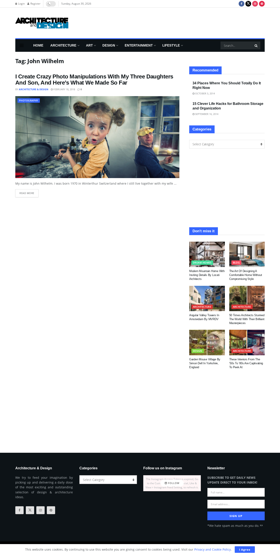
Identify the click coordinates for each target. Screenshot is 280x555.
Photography (28, 100)
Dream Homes (202, 262)
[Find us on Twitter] (248, 3)
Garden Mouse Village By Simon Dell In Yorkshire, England (204, 363)
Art (89, 45)
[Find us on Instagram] (255, 3)
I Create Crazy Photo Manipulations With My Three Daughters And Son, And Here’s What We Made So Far (94, 79)
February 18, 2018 (64, 89)
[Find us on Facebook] (241, 3)
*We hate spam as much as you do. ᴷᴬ (235, 526)
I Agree (244, 550)
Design (108, 45)
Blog (236, 262)
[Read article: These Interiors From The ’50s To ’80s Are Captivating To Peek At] (247, 342)
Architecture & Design (33, 89)
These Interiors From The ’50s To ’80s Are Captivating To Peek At (246, 363)
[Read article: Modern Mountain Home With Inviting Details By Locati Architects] (207, 254)
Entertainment (139, 45)
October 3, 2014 (204, 93)
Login (21, 3)
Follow (173, 483)
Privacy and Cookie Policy (212, 549)
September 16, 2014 (206, 114)
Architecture (63, 45)
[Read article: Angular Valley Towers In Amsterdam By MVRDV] (207, 298)
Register (35, 3)
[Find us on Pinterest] (262, 3)
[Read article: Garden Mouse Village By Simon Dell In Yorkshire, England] (207, 342)
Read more (28, 192)
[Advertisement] (185, 22)
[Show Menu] (22, 45)
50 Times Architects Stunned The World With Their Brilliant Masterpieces (246, 319)
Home (38, 45)
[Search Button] (256, 45)
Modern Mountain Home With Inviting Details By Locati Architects (207, 275)
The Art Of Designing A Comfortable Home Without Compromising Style (245, 275)
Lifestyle (171, 45)
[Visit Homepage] (41, 22)
